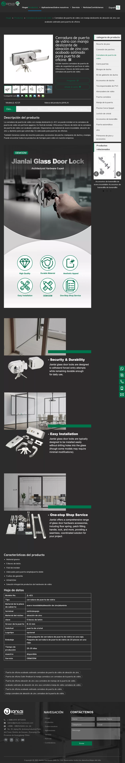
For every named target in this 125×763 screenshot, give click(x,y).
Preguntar (71, 80)
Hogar (47, 718)
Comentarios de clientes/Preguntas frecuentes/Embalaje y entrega (68, 108)
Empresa (40, 108)
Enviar (81, 743)
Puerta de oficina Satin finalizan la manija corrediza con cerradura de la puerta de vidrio (43, 676)
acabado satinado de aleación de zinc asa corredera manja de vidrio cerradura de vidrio (43, 685)
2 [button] (107, 191)
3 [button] (111, 191)
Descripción (10, 108)
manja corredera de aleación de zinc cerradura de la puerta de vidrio (34, 693)
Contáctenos (50, 743)
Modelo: (9, 102)
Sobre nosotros (51, 726)
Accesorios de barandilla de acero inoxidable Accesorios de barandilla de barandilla (107, 184)
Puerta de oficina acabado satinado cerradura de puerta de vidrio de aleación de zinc (42, 672)
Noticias (48, 738)
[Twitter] (17, 740)
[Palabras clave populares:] (118, 7)
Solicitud (30, 108)
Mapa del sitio (95, 760)
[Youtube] (23, 740)
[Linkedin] (11, 740)
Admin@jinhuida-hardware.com (20, 723)
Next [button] (118, 173)
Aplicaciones (50, 730)
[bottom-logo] (13, 711)
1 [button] (104, 191)
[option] (107, 170)
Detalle (21, 108)
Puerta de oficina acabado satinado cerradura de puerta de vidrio (33, 689)
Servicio (48, 734)
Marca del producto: (53, 102)
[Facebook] (6, 740)
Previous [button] (96, 173)
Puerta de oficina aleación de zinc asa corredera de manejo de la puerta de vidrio (40, 681)
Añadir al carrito (71, 87)
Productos (49, 722)
